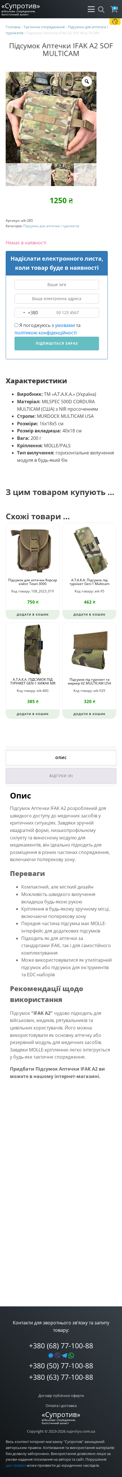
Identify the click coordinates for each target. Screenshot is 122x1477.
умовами (65, 325)
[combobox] (26, 312)
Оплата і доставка (61, 1405)
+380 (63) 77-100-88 (61, 1377)
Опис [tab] (61, 757)
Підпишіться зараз (57, 343)
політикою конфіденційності (45, 333)
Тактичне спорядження (44, 26)
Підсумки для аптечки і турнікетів (51, 225)
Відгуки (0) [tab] (61, 775)
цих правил (16, 1465)
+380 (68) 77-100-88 (61, 1345)
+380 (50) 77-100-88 (61, 1365)
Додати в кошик (33, 614)
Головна (13, 26)
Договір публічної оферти (61, 1395)
